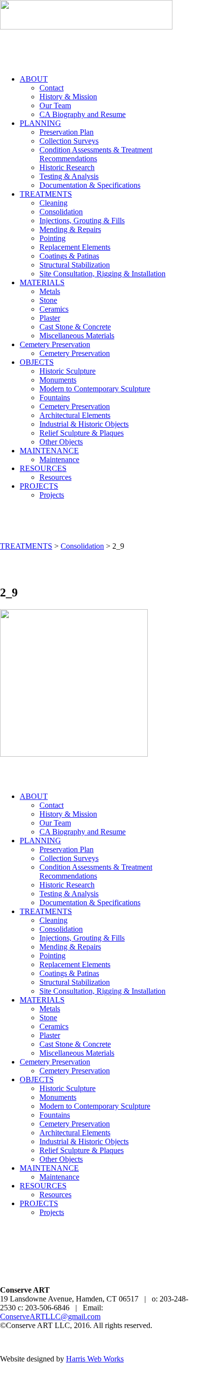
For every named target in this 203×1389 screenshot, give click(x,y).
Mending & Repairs (70, 229)
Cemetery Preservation (55, 344)
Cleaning (53, 203)
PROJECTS (39, 486)
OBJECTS (37, 362)
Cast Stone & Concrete (75, 327)
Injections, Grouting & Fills (82, 220)
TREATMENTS (46, 194)
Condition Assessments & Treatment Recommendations (95, 154)
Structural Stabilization (74, 265)
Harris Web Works (95, 1359)
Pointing (52, 238)
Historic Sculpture (67, 371)
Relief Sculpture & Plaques (81, 433)
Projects (51, 495)
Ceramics (53, 309)
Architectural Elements (74, 415)
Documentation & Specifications (89, 185)
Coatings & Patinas (69, 256)
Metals (49, 291)
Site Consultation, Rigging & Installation (102, 273)
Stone (48, 300)
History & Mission (68, 96)
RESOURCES (43, 468)
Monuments (57, 380)
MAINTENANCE (49, 450)
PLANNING (40, 123)
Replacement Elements (74, 247)
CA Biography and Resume (82, 114)
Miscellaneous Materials (76, 335)
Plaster (49, 318)
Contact (51, 88)
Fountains (54, 397)
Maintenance (59, 459)
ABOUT (34, 79)
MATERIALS (42, 282)
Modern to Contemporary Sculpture (94, 388)
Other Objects (61, 442)
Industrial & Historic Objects (84, 424)
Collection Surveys (69, 141)
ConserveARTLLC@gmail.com (50, 1316)
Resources (55, 477)
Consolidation (61, 211)
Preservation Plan (66, 132)
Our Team (55, 105)
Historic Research (67, 167)
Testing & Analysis (69, 176)
